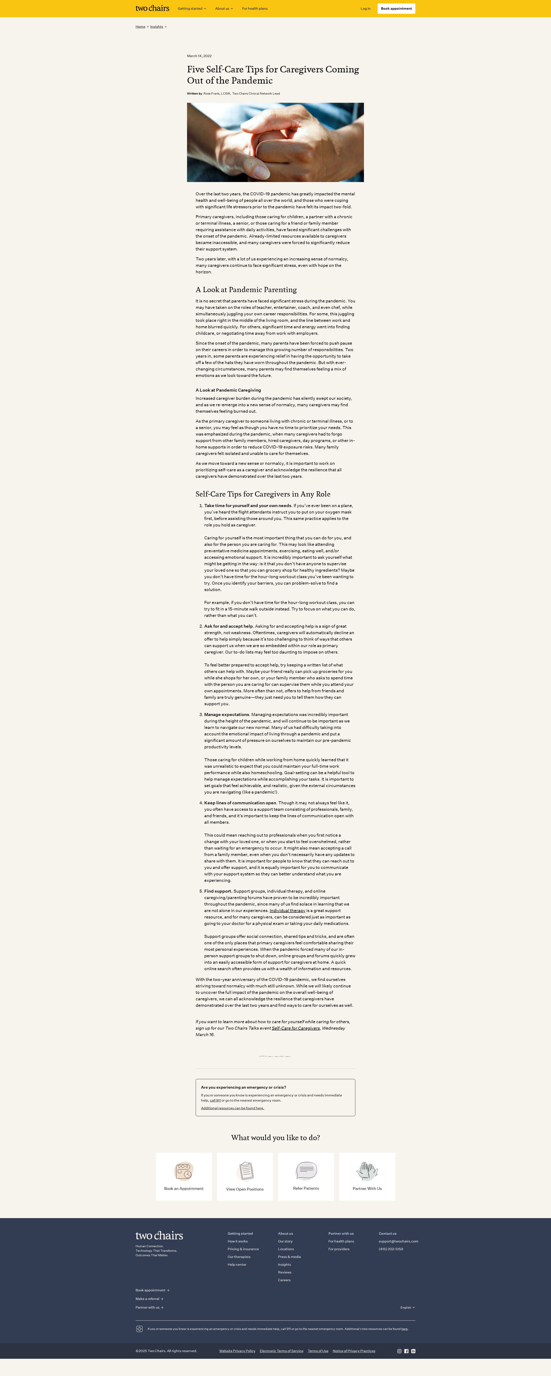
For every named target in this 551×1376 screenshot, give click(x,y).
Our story (285, 1241)
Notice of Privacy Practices (354, 1351)
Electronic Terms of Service (281, 1351)
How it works (238, 1241)
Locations (286, 1249)
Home (140, 27)
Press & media (289, 1257)
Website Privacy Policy (237, 1351)
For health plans (255, 8)
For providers (339, 1249)
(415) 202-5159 (391, 1249)
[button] (192, 8)
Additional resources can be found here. (232, 1108)
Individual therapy (287, 910)
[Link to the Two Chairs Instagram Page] (399, 1351)
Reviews (284, 1272)
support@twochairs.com (398, 1241)
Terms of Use (318, 1351)
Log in (366, 8)
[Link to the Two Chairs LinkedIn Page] (413, 1351)
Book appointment (396, 8)
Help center (237, 1264)
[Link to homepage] (152, 8)
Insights (156, 27)
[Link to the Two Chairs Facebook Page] (406, 1351)
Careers (284, 1280)
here (404, 1329)
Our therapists (239, 1257)
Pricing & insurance (243, 1249)
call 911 (215, 1100)
